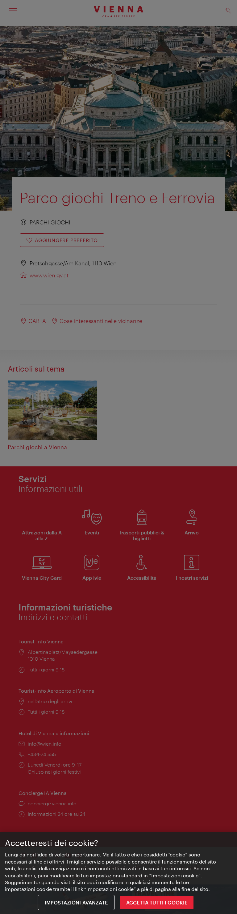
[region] (118, 873)
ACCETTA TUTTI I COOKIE (157, 902)
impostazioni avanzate (76, 902)
